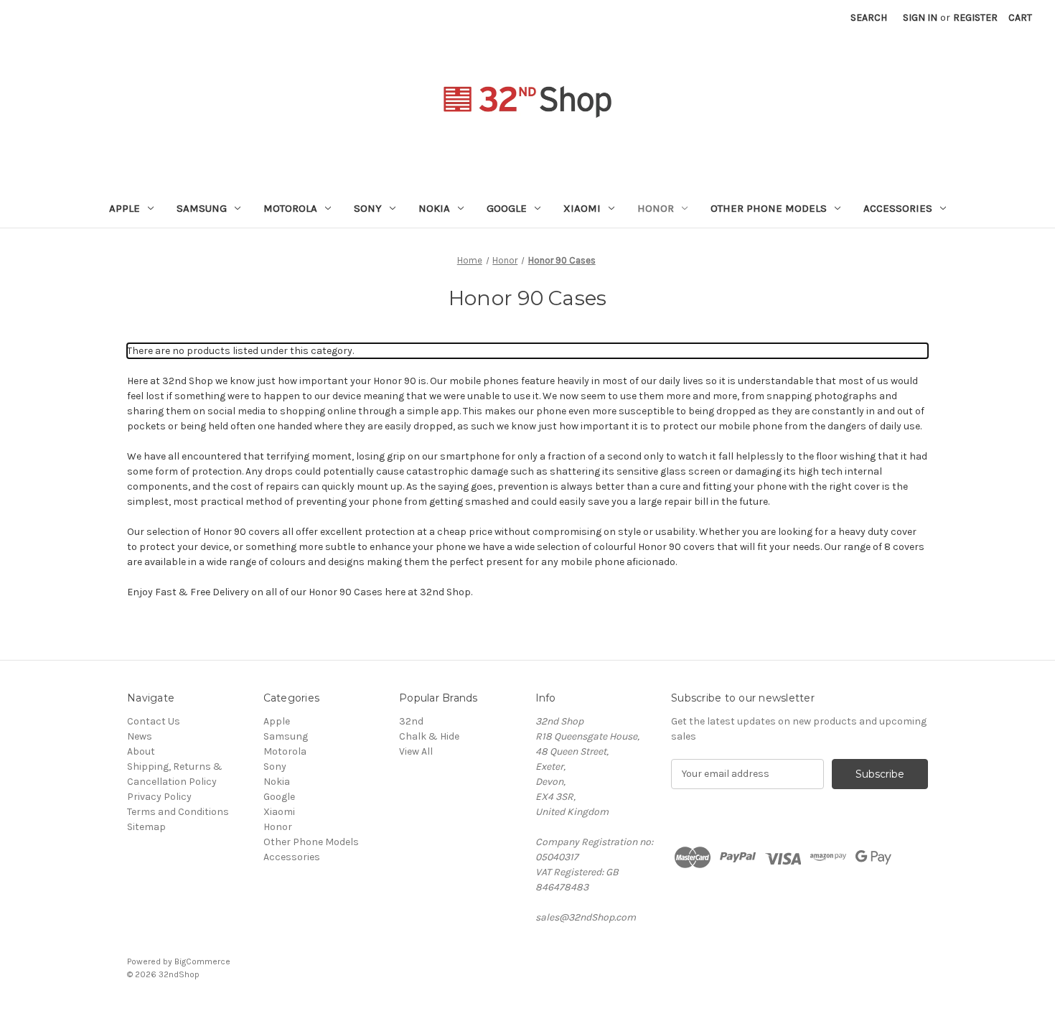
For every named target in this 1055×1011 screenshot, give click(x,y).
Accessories (897, 208)
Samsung (202, 208)
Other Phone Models (769, 208)
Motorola (290, 208)
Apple (124, 208)
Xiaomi (582, 208)
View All (416, 751)
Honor (655, 208)
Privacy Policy (159, 797)
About (141, 751)
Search (868, 17)
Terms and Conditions (178, 812)
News (139, 736)
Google (507, 208)
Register (975, 17)
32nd (411, 721)
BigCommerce (202, 961)
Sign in (920, 17)
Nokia (434, 208)
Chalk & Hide (429, 736)
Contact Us (153, 721)
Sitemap (146, 827)
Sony (368, 208)
